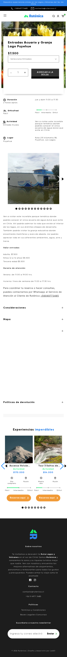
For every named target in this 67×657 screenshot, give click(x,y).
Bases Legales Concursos (33, 615)
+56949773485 (21, 8)
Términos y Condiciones (33, 610)
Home (8, 29)
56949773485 (50, 295)
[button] (16, 209)
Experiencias (33, 429)
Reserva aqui (18, 498)
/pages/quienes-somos (33, 551)
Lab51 (52, 651)
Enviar (50, 634)
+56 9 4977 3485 (33, 596)
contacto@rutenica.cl (45, 8)
